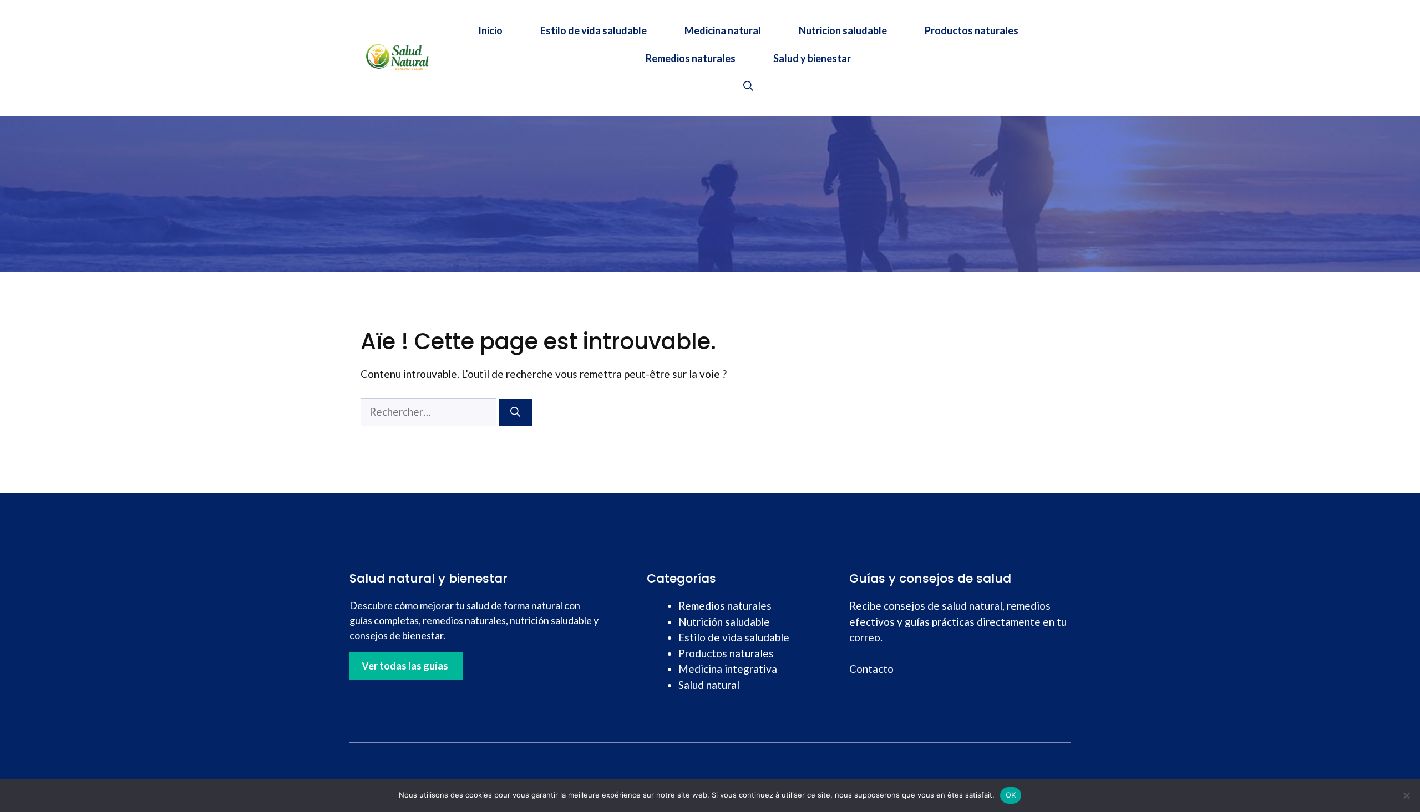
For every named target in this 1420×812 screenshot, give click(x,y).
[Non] (1406, 795)
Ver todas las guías (405, 666)
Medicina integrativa (727, 668)
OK (1011, 794)
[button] (748, 86)
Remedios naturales (691, 58)
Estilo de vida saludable (593, 30)
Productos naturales (971, 30)
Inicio (490, 30)
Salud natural (708, 684)
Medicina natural (722, 30)
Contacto (871, 668)
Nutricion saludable (843, 30)
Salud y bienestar (812, 58)
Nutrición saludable (724, 621)
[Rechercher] (515, 412)
